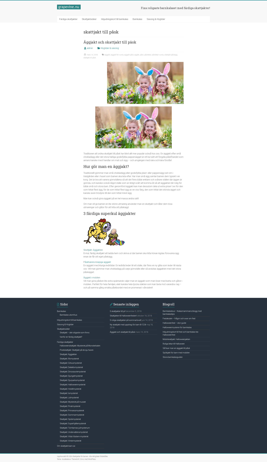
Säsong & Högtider (156, 19)
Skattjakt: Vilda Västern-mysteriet (74, 436)
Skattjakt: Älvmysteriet (69, 359)
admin (90, 48)
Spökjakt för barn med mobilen (176, 353)
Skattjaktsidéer (89, 19)
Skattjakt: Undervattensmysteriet (74, 432)
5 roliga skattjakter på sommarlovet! (125, 320)
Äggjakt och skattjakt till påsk (109, 42)
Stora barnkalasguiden (173, 357)
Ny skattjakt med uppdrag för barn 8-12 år (128, 325)
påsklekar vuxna (158, 55)
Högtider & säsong (110, 48)
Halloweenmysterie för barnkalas (177, 327)
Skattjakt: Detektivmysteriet (71, 367)
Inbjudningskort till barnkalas (114, 19)
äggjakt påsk (129, 55)
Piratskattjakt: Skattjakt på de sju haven (76, 350)
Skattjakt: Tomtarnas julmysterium (75, 428)
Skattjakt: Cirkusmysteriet (71, 363)
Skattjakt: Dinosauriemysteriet (73, 372)
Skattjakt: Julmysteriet (69, 397)
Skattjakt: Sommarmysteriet (72, 415)
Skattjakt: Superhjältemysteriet (73, 423)
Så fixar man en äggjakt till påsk (176, 348)
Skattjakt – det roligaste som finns (74, 332)
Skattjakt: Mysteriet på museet (73, 402)
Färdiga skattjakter (68, 19)
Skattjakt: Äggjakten (93, 250)
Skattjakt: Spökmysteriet (70, 419)
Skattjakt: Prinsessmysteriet (72, 410)
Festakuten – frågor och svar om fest (179, 318)
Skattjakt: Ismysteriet (69, 393)
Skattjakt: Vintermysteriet (70, 441)
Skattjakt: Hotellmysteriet (70, 389)
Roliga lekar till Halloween (174, 344)
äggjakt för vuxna (117, 55)
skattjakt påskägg (170, 55)
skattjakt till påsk (89, 58)
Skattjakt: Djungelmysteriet (71, 376)
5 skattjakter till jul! (117, 311)
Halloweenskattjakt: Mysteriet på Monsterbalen (80, 346)
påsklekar (147, 55)
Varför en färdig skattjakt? (71, 337)
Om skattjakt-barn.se (66, 446)
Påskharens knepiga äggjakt (97, 262)
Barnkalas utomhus (68, 315)
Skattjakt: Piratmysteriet (70, 406)
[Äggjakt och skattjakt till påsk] (145, 63)
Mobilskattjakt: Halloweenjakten (176, 339)
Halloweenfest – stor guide (174, 323)
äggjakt (107, 55)
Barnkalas (137, 19)
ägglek (136, 55)
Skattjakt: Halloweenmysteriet (72, 384)
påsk (142, 55)
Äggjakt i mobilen (91, 277)
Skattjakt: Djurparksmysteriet (72, 380)
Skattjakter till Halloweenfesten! (123, 316)
